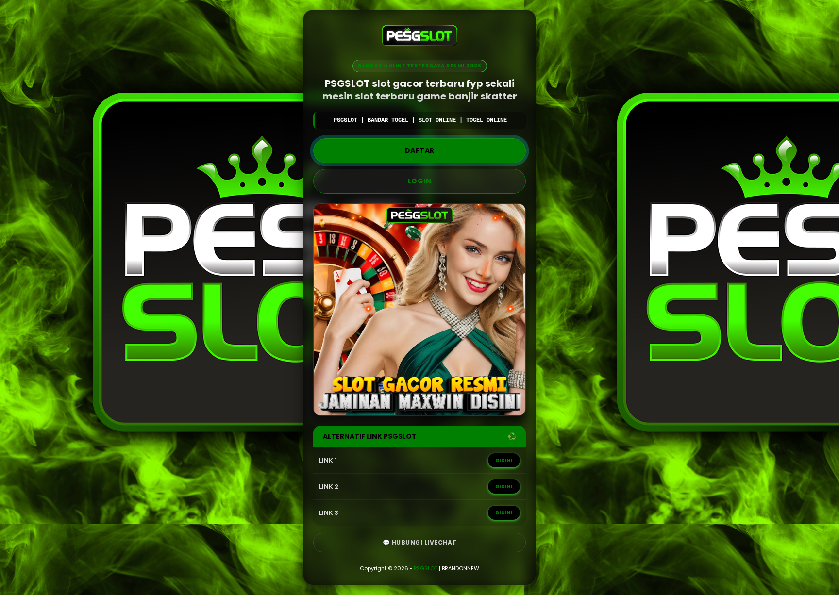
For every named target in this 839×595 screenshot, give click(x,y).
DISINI (504, 460)
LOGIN (420, 181)
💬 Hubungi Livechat (420, 542)
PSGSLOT (425, 568)
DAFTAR (420, 150)
